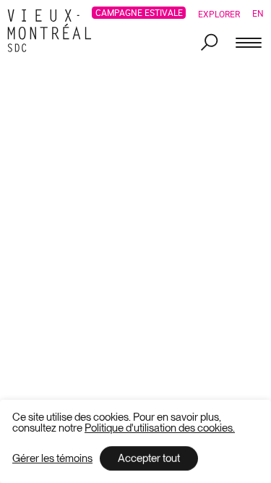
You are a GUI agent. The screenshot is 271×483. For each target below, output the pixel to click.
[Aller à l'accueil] (53, 31)
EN (258, 13)
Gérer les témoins (52, 458)
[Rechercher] (210, 43)
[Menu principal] (249, 43)
